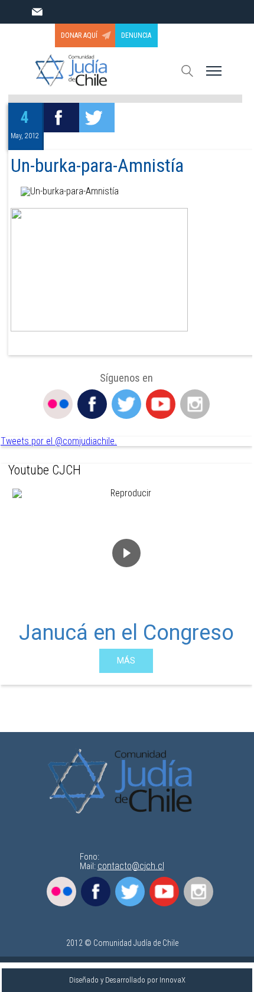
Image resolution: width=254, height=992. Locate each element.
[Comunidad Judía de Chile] (123, 782)
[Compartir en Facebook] (61, 117)
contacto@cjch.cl (130, 865)
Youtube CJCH (44, 470)
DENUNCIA (136, 35)
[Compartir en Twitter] (97, 117)
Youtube (160, 404)
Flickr (58, 404)
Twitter (126, 404)
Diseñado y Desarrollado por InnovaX (127, 979)
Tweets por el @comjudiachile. (59, 441)
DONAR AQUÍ (79, 35)
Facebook (92, 404)
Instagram (195, 404)
